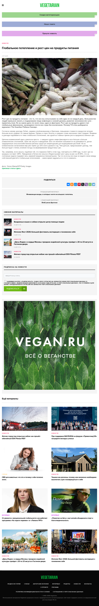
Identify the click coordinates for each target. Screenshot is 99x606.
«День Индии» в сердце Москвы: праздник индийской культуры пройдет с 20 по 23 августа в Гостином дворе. (53, 243)
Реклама (55, 587)
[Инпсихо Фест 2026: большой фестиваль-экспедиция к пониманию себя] (8, 232)
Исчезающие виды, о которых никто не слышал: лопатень (49, 194)
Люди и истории (13, 584)
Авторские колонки (41, 584)
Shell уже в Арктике (49, 203)
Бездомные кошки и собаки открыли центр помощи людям (39, 222)
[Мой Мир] (75, 184)
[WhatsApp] (90, 184)
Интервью (6, 515)
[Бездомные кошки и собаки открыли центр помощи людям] (8, 222)
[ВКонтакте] (68, 184)
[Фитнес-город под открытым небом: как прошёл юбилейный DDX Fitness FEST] (8, 254)
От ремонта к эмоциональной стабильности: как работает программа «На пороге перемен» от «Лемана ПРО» (24, 519)
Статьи (4, 474)
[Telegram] (93, 184)
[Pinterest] (79, 184)
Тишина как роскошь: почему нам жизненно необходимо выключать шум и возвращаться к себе (73, 478)
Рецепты (67, 584)
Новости (5, 43)
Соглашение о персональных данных (68, 592)
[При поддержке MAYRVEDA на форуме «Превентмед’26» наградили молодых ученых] (74, 419)
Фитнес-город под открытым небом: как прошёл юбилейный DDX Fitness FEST (47, 254)
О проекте (44, 587)
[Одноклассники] (71, 184)
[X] (82, 184)
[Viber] (86, 184)
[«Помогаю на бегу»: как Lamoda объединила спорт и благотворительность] (74, 501)
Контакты (88, 584)
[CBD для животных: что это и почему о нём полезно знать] (25, 460)
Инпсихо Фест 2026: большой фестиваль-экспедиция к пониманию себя (44, 232)
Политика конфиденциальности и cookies (33, 592)
